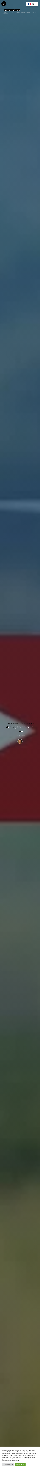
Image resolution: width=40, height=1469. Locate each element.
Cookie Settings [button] (8, 1464)
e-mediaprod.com (11, 10)
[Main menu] (37, 11)
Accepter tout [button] (20, 1464)
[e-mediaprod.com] (3, 3)
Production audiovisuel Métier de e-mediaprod (19, 723)
